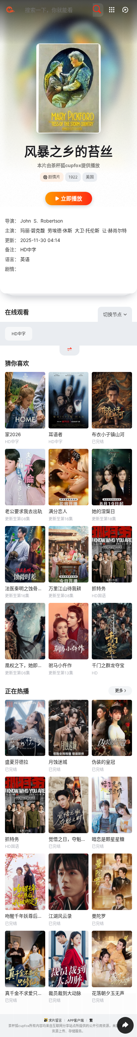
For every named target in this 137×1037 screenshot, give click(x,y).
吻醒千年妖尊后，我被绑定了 (25, 916)
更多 (119, 690)
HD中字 (19, 333)
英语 (25, 259)
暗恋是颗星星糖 (108, 839)
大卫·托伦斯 (87, 230)
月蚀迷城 (58, 762)
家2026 (13, 434)
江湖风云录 (60, 916)
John (25, 221)
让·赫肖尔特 (114, 230)
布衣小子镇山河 (108, 434)
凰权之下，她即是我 (25, 665)
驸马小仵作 (60, 665)
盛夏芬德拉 (16, 762)
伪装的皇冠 (103, 762)
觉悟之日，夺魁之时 (69, 839)
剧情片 (54, 176)
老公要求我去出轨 (23, 511)
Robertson (52, 221)
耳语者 (56, 434)
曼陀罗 (99, 916)
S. (36, 221)
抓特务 (99, 588)
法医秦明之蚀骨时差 (25, 588)
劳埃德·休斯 (60, 230)
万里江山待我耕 (65, 588)
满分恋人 (58, 511)
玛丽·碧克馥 (32, 230)
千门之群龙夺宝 (108, 665)
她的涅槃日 (103, 511)
